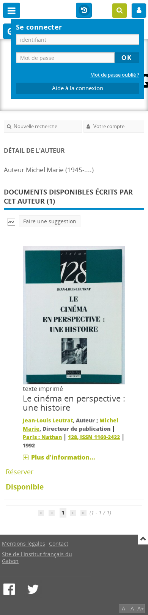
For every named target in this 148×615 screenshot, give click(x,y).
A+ (140, 608)
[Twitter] (33, 589)
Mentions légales (23, 543)
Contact (58, 543)
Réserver (19, 471)
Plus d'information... (63, 457)
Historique (83, 10)
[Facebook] (9, 589)
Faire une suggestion (49, 221)
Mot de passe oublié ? (114, 75)
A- (124, 608)
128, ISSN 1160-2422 (94, 437)
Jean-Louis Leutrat (48, 420)
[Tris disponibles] (11, 221)
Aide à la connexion (77, 88)
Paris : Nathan (42, 437)
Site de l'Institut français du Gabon (37, 558)
